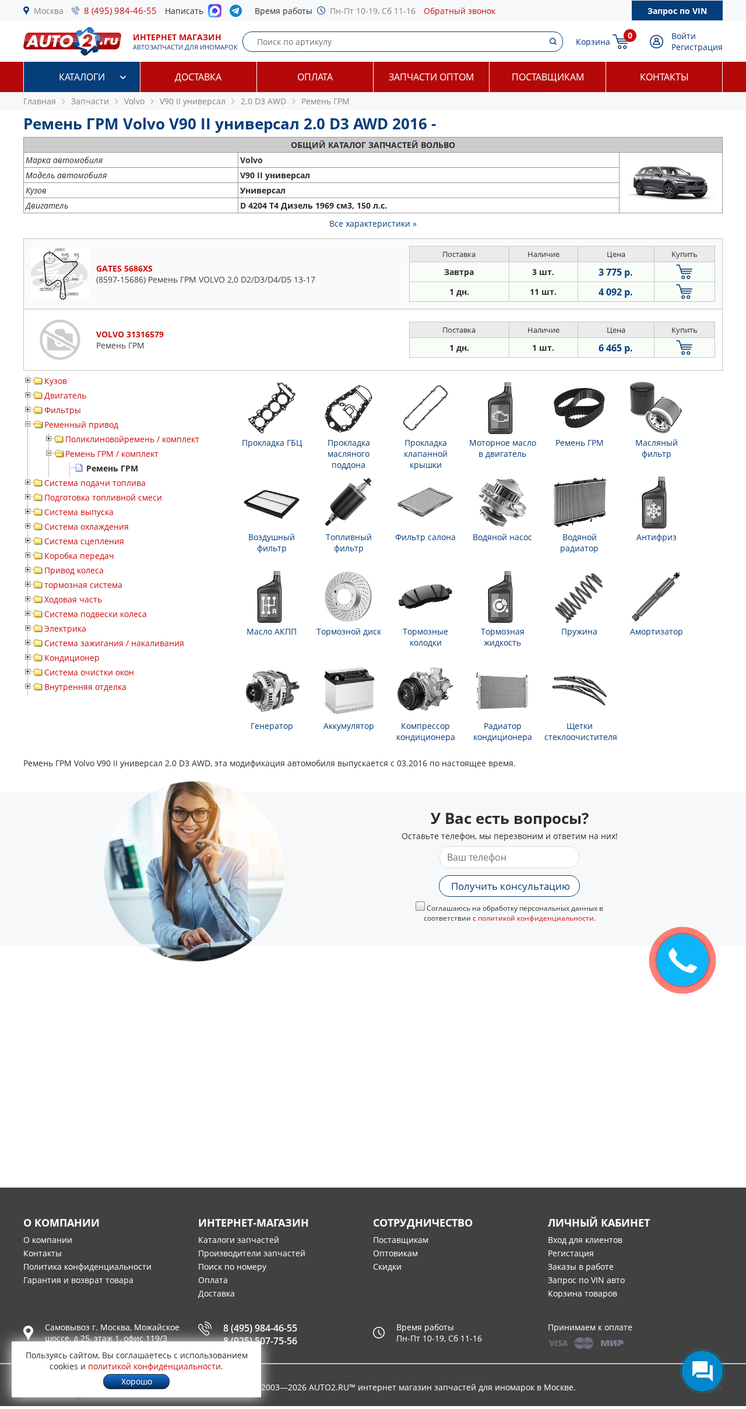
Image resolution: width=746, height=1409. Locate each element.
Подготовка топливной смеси (103, 497)
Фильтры (62, 409)
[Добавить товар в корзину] (684, 272)
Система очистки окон (89, 672)
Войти (683, 35)
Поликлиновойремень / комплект (132, 439)
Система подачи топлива (95, 482)
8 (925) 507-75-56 (260, 1340)
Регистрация (697, 46)
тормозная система (83, 584)
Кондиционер (72, 657)
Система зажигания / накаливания (114, 643)
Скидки (387, 1266)
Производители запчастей (251, 1253)
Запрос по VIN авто (586, 1279)
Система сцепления (84, 541)
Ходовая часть (73, 599)
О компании (47, 1239)
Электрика (65, 628)
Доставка (198, 77)
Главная (39, 101)
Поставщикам (548, 77)
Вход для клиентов (585, 1239)
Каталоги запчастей (238, 1239)
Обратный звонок (459, 10)
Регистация (571, 1253)
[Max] (214, 14)
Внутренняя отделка (85, 686)
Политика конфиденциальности (87, 1266)
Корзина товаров (582, 1293)
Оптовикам (395, 1253)
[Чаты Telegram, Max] (702, 1371)
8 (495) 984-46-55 (120, 10)
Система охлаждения (86, 526)
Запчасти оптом (431, 77)
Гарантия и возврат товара (78, 1279)
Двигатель (65, 395)
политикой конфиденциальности (536, 918)
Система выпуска (79, 511)
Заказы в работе (581, 1266)
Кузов (55, 380)
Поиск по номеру (232, 1266)
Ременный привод (81, 424)
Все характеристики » (373, 223)
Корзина (593, 41)
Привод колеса (74, 570)
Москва (49, 10)
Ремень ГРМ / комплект (112, 453)
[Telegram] (238, 13)
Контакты (664, 77)
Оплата (315, 77)
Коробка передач (79, 555)
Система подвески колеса (95, 613)
